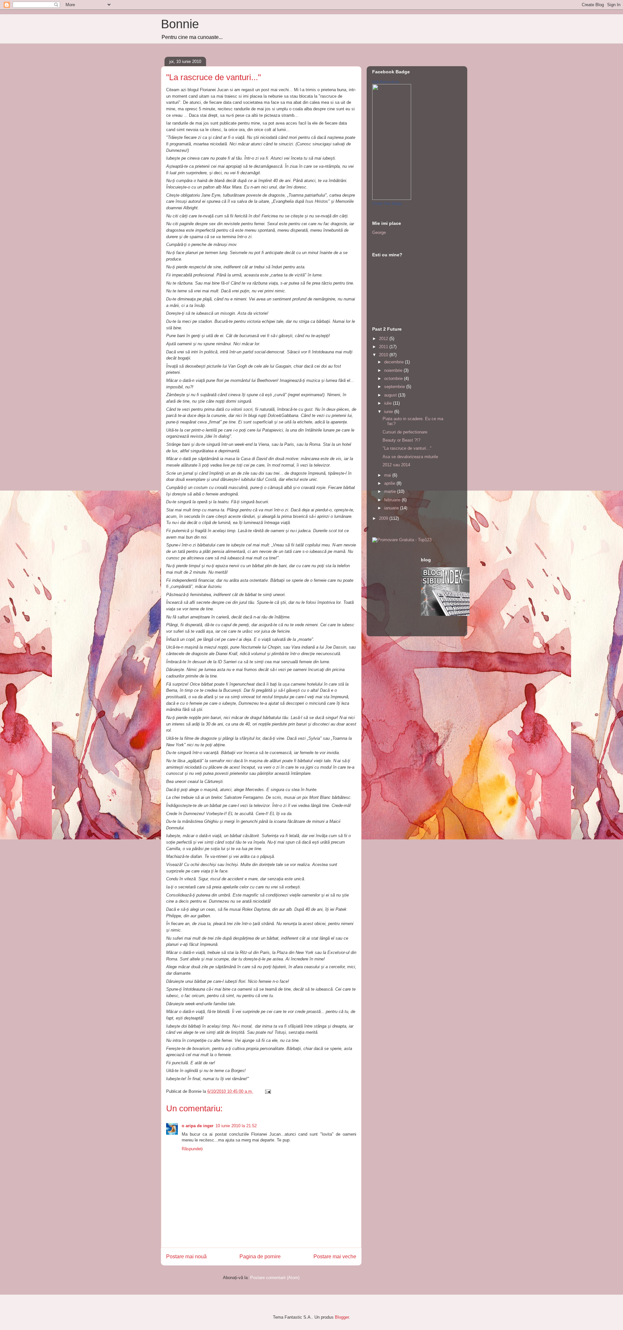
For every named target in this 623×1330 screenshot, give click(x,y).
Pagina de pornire (260, 1256)
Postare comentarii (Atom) (274, 1277)
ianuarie (392, 508)
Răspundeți (192, 1148)
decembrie (394, 362)
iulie (388, 403)
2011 (384, 346)
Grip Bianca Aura (385, 82)
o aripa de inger (198, 1125)
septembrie (395, 386)
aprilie (390, 483)
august (391, 395)
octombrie (394, 378)
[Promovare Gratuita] (402, 539)
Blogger (342, 1317)
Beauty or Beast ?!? (401, 440)
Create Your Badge (387, 203)
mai (388, 475)
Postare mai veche (334, 1256)
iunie (389, 411)
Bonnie (180, 24)
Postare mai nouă (186, 1256)
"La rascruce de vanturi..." (407, 448)
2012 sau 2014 (396, 464)
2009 (384, 518)
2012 (384, 338)
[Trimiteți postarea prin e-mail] (267, 1091)
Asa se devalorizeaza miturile (410, 456)
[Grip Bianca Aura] (391, 198)
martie (390, 491)
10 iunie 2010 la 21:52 (236, 1125)
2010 (384, 354)
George (379, 232)
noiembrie (394, 370)
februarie (393, 499)
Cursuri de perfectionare (405, 432)
